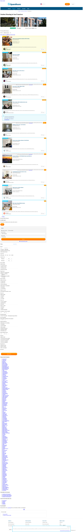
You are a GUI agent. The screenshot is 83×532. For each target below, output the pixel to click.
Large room (3, 281)
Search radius (3, 235)
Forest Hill (4, 390)
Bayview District (4, 364)
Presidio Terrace (4, 456)
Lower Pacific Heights (5, 420)
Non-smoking (4, 325)
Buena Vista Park (5, 369)
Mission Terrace (4, 431)
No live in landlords (5, 342)
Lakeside (3, 412)
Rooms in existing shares (5, 272)
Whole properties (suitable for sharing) (5, 276)
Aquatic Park (4, 360)
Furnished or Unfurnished (5, 285)
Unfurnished (3, 288)
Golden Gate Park (5, 396)
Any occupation (4, 301)
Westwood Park (4, 488)
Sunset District (4, 473)
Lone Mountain (4, 418)
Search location (3, 232)
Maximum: (3, 260)
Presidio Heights (4, 455)
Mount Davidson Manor (6, 432)
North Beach (4, 436)
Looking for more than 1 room (6, 291)
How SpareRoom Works (11, 525)
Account (23, 8)
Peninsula (3, 503)
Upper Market (4, 482)
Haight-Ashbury (4, 397)
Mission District (4, 428)
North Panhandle (4, 437)
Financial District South (5, 388)
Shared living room (4, 328)
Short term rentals (4, 269)
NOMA (3, 435)
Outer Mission (4, 440)
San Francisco (4, 460)
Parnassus (3, 447)
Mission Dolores (4, 429)
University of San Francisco (6, 496)
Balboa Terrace (4, 363)
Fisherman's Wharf (5, 389)
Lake (3, 411)
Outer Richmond (4, 442)
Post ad (18, 8)
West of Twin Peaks (5, 485)
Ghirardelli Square (5, 393)
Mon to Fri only (4, 266)
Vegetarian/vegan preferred (13, 315)
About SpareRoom (10, 522)
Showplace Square (5, 463)
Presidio (3, 454)
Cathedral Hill (4, 371)
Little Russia (4, 416)
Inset (3, 406)
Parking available (4, 329)
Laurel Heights (4, 413)
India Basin (4, 400)
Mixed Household (4, 309)
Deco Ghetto (4, 381)
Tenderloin (4, 476)
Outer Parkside (4, 441)
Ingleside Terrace (4, 403)
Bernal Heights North (5, 366)
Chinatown (4, 374)
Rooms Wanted (11, 230)
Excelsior (3, 386)
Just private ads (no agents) (6, 338)
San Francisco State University (7, 495)
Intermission (4, 407)
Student (3, 304)
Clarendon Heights (5, 376)
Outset (3, 444)
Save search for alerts (12, 34)
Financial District (4, 387)
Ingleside (3, 401)
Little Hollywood (5, 415)
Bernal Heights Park (5, 367)
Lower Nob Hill (4, 419)
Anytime (3, 255)
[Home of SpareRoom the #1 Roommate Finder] (14, 4)
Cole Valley (4, 377)
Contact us (61, 522)
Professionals (4, 302)
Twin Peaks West (5, 480)
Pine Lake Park (4, 450)
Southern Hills (4, 469)
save (2, 224)
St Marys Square (4, 470)
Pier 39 (3, 449)
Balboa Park (4, 362)
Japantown (4, 409)
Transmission (4, 478)
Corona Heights (4, 378)
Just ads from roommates (5, 339)
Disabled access (4, 330)
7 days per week (4, 265)
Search (9, 8)
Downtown (4, 384)
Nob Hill (3, 433)
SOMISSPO (4, 465)
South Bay (4, 501)
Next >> (3, 216)
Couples (3, 298)
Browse (13, 8)
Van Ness (3, 483)
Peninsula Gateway (5, 448)
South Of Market (4, 467)
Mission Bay (4, 427)
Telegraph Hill (4, 475)
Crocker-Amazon (5, 380)
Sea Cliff (3, 461)
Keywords (2, 349)
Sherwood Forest (4, 462)
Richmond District (5, 457)
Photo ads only (4, 345)
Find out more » (30, 154)
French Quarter (4, 392)
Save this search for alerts (23, 241)
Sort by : (1, 32)
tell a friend (9, 507)
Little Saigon (4, 417)
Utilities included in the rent (6, 250)
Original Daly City (5, 439)
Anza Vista (4, 359)
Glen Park (3, 394)
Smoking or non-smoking (5, 322)
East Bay (3, 502)
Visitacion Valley (4, 484)
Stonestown (4, 471)
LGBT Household (4, 315)
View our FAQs (5, 514)
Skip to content (2, 0)
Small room (3, 282)
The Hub (3, 477)
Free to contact (4, 346)
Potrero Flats (4, 452)
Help (28, 8)
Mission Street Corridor (5, 430)
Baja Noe (3, 361)
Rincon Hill (4, 458)
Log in (73, 4)
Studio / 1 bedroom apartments (4, 274)
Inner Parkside (4, 404)
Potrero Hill (4, 453)
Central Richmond (5, 372)
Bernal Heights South (5, 368)
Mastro (3, 422)
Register (67, 4)
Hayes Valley (4, 398)
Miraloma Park (4, 426)
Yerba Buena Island (5, 489)
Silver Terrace (4, 464)
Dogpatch (3, 383)
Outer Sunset (4, 443)
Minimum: (2, 258)
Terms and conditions (28, 522)
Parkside (3, 446)
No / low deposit (4, 347)
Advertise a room (45, 522)
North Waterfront (4, 438)
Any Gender (3, 305)
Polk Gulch (4, 451)
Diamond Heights (5, 382)
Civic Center (4, 375)
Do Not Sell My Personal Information (65, 530)
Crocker (3, 379)
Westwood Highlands (5, 487)
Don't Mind (3, 294)
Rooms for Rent (4, 230)
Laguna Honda (4, 410)
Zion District (4, 490)
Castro (3, 370)
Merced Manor (4, 424)
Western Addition (5, 486)
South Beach (4, 466)
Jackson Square (4, 408)
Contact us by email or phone (7, 515)
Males (2, 297)
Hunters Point (4, 399)
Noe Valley (4, 434)
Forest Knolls (4, 391)
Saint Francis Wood (5, 459)
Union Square (4, 481)
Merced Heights (4, 423)
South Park (4, 468)
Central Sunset (4, 373)
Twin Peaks (4, 479)
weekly (3, 249)
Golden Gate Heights (5, 395)
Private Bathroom (4, 284)
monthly (7, 249)
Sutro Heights (4, 474)
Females (3, 295)
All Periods (3, 264)
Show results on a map (3, 34)
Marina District (4, 421)
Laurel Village (4, 414)
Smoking (3, 324)
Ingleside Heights (5, 402)
